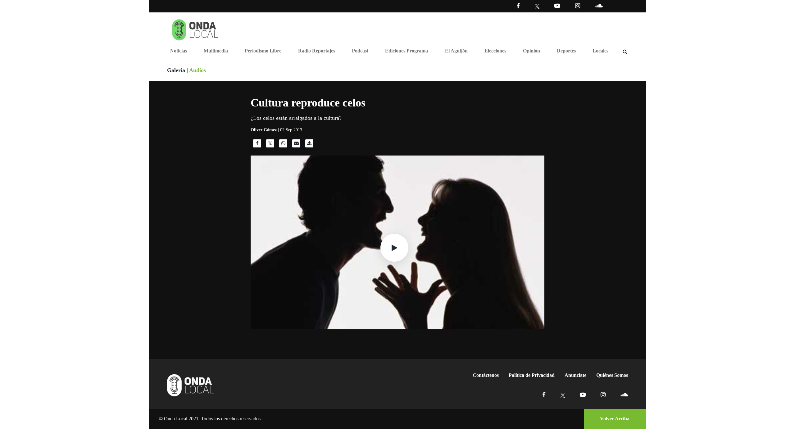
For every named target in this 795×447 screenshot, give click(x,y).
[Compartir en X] (270, 145)
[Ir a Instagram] (577, 5)
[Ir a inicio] (195, 28)
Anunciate (575, 375)
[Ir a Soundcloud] (624, 394)
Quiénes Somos (612, 375)
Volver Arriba (614, 418)
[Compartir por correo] (296, 145)
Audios (197, 70)
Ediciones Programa (406, 50)
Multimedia (216, 50)
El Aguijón (456, 50)
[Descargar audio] (309, 145)
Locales (600, 50)
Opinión (531, 50)
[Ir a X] (563, 394)
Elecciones (495, 50)
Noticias (178, 50)
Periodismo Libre (263, 50)
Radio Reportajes (316, 50)
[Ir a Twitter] (537, 6)
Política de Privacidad (532, 375)
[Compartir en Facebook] (257, 145)
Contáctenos (486, 375)
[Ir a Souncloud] (598, 5)
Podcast (360, 50)
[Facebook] (518, 5)
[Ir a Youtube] (557, 5)
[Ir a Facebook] (544, 394)
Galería (176, 70)
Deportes (566, 50)
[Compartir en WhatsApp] (283, 145)
